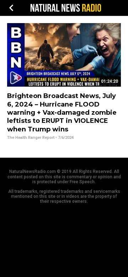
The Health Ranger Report (30, 137)
